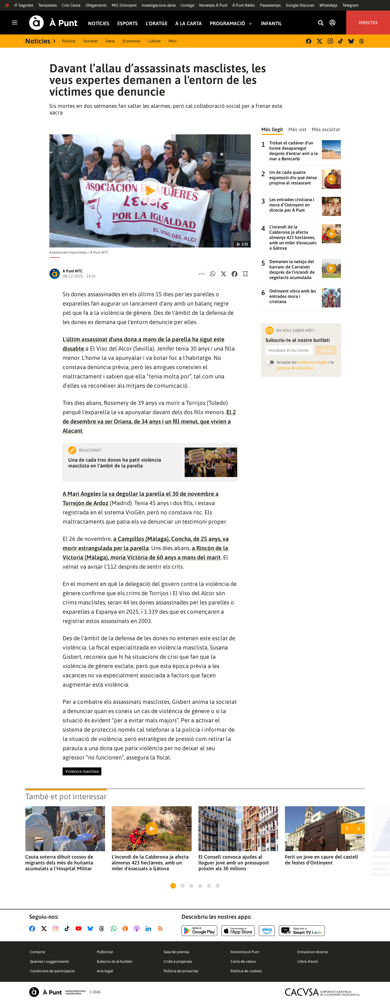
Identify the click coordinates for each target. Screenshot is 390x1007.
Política (68, 41)
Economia (131, 41)
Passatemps (270, 5)
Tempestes (47, 5)
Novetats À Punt (213, 5)
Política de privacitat (181, 971)
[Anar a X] (45, 928)
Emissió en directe (312, 952)
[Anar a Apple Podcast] (138, 928)
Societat (90, 41)
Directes (368, 22)
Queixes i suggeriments (49, 961)
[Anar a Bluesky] (91, 928)
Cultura (154, 41)
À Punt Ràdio (243, 5)
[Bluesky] (351, 41)
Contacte (37, 952)
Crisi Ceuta (71, 5)
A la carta (188, 23)
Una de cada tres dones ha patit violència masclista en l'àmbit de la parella (114, 463)
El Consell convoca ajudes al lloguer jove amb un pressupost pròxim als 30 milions (233, 862)
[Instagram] (330, 41)
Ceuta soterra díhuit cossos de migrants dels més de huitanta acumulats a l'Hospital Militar (59, 862)
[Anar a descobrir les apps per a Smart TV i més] (302, 930)
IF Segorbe (23, 5)
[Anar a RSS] (161, 928)
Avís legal (105, 971)
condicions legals (312, 362)
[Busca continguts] (321, 23)
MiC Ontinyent (124, 5)
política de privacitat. (295, 368)
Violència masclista (82, 771)
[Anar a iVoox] (126, 928)
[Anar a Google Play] (199, 930)
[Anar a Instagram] (56, 928)
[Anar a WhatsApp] (115, 928)
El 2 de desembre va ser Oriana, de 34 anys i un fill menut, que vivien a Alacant (149, 421)
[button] (173, 886)
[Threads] (362, 41)
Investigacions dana (159, 5)
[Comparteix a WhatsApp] (212, 273)
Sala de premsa (176, 952)
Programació (227, 23)
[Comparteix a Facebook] (234, 273)
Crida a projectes (178, 961)
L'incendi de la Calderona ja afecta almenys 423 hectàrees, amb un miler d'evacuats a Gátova (150, 862)
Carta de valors (243, 961)
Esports (127, 23)
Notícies (98, 23)
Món (172, 41)
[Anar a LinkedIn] (149, 928)
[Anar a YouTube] (80, 928)
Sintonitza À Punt (245, 952)
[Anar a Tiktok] (68, 928)
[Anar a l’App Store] (238, 930)
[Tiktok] (340, 41)
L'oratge (187, 5)
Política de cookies (246, 971)
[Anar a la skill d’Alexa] (267, 930)
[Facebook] (308, 41)
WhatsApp (328, 5)
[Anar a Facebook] (33, 928)
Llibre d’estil (307, 961)
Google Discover (300, 5)
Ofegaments (96, 5)
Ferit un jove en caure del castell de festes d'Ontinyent (321, 859)
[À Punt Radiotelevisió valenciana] (57, 992)
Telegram (351, 5)
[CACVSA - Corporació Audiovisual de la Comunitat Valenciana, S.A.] (322, 992)
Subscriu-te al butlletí (114, 961)
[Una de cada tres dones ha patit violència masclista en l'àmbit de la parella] (211, 462)
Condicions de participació (52, 971)
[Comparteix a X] (223, 273)
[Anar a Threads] (103, 928)
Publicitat (105, 952)
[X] (319, 41)
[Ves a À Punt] (53, 22)
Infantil (271, 23)
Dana (110, 41)
